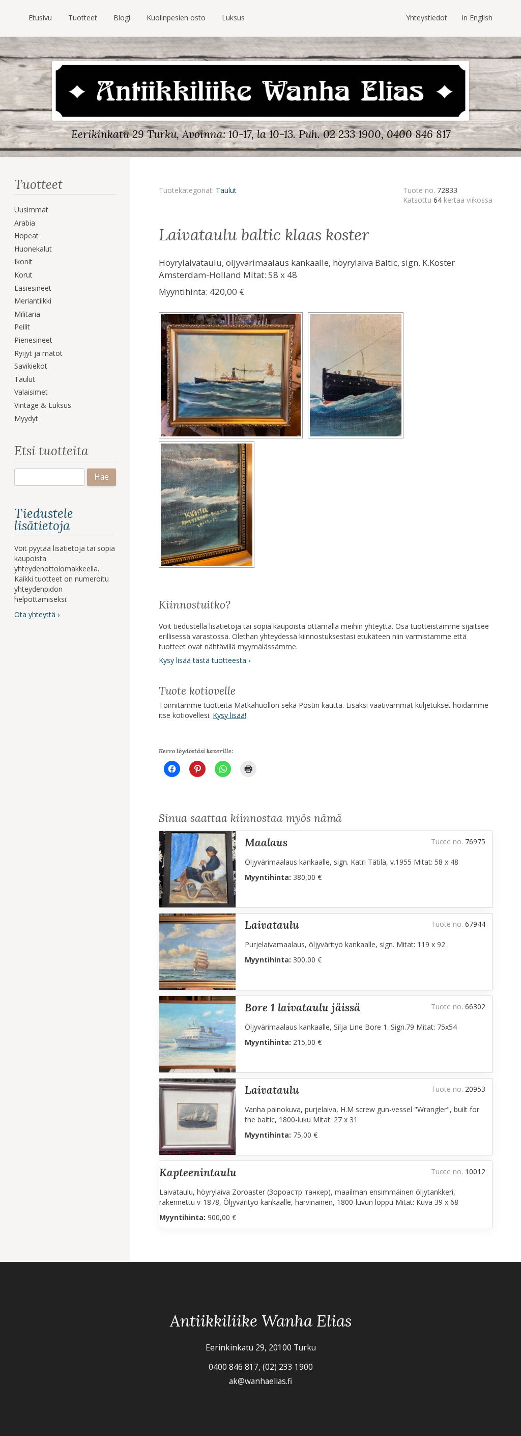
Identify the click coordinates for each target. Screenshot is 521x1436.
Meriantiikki (32, 301)
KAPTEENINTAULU (198, 1172)
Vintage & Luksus (42, 405)
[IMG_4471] (208, 445)
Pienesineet (33, 340)
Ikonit (23, 261)
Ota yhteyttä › (37, 614)
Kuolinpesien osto (176, 17)
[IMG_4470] (357, 315)
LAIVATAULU (272, 925)
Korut (23, 275)
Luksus (233, 17)
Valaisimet (31, 392)
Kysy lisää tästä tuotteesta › (204, 660)
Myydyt (26, 418)
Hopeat (26, 235)
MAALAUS (266, 842)
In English (477, 17)
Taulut (24, 379)
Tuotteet (82, 17)
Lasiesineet (32, 288)
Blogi (121, 17)
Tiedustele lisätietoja (43, 519)
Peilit (22, 327)
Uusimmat (31, 209)
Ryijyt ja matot (38, 353)
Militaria (27, 314)
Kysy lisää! (229, 715)
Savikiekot (30, 366)
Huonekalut (33, 249)
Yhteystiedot (426, 17)
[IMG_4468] (233, 315)
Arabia (24, 223)
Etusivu (40, 17)
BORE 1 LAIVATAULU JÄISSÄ (302, 1007)
